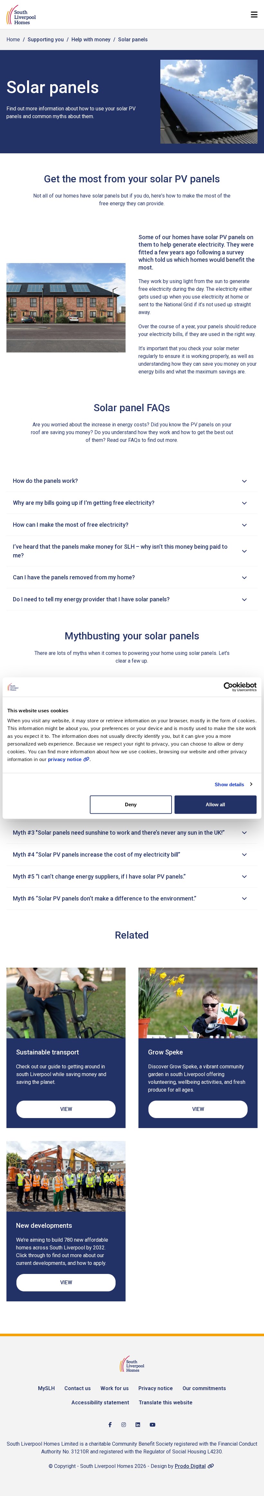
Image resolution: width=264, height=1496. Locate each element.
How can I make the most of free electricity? (70, 524)
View (66, 1109)
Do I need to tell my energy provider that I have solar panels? (91, 599)
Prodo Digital (190, 1466)
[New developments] (66, 1176)
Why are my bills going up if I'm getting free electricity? (84, 502)
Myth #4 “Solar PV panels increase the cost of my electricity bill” (96, 854)
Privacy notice (155, 1388)
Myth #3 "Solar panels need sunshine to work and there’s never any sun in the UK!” (119, 832)
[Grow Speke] (198, 1003)
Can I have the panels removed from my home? (74, 577)
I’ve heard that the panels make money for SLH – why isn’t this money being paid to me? (120, 551)
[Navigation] (254, 14)
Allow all (215, 804)
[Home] (21, 14)
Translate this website (166, 1402)
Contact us (77, 1388)
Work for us (114, 1388)
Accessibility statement (100, 1402)
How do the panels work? (45, 480)
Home (13, 39)
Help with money (90, 39)
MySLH (46, 1388)
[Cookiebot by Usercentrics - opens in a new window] (228, 687)
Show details (229, 784)
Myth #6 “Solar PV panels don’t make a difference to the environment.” (104, 898)
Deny (131, 804)
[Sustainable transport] (66, 1003)
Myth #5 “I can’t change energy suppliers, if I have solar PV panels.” (99, 876)
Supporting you (46, 39)
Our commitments (204, 1388)
